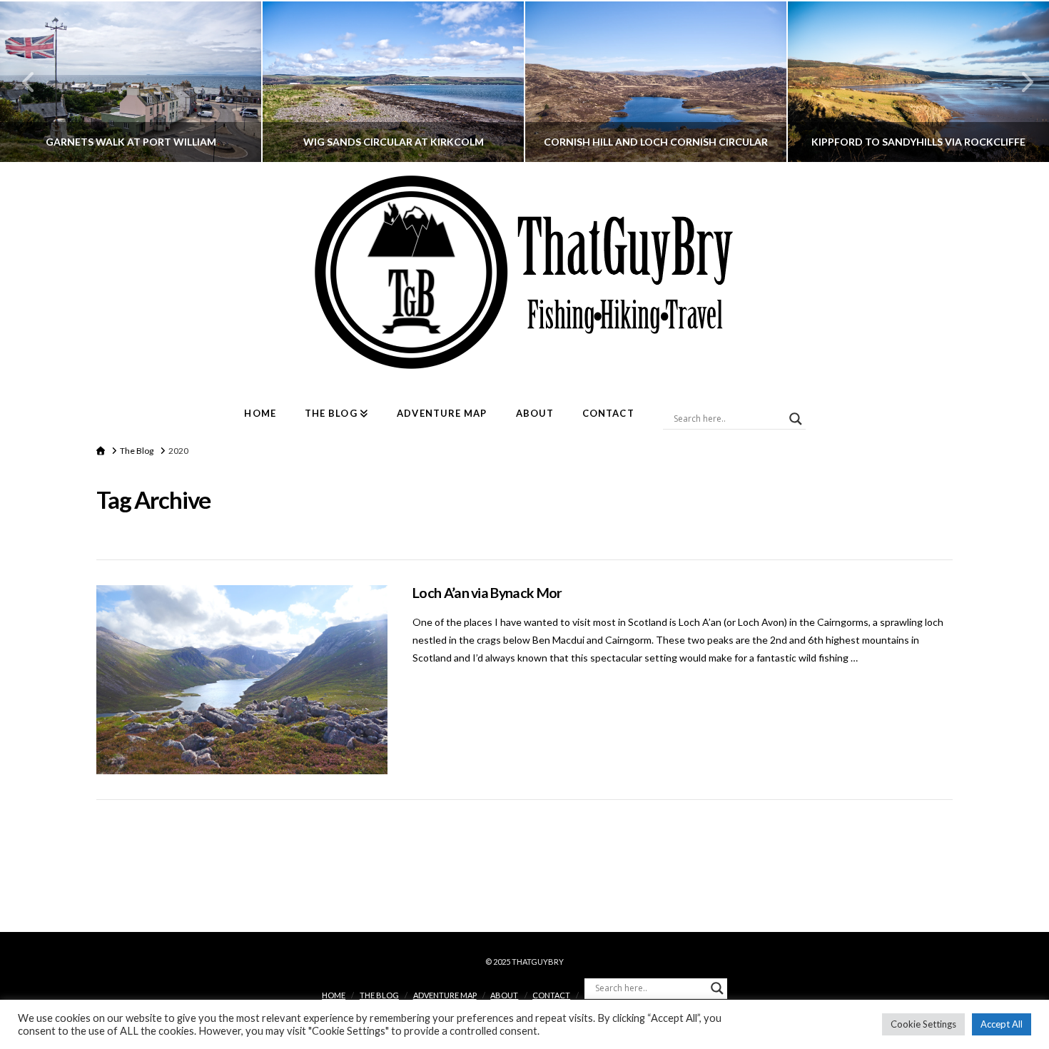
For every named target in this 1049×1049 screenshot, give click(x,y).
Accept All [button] (1001, 1024)
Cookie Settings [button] (923, 1024)
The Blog (379, 995)
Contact (551, 995)
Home (333, 995)
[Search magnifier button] (796, 419)
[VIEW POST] (241, 679)
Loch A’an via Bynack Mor (487, 592)
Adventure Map (445, 995)
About (504, 995)
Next (1018, 81)
